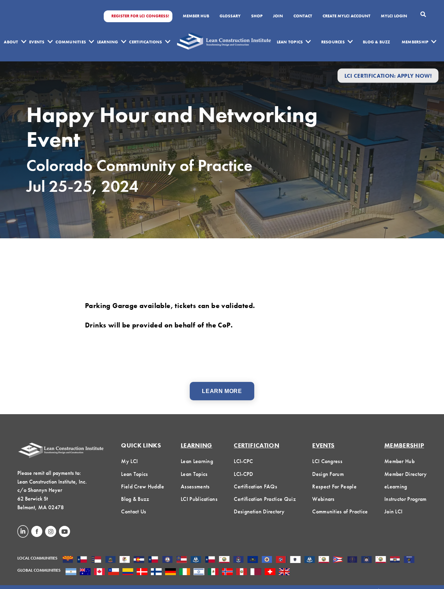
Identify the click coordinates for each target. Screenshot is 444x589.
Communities (71, 42)
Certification (256, 445)
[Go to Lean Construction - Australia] (85, 572)
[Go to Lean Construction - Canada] (99, 572)
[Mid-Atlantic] (252, 560)
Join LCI (393, 511)
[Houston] (210, 560)
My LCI (129, 461)
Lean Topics (290, 42)
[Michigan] (238, 560)
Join (278, 16)
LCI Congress (327, 461)
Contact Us (133, 511)
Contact (302, 16)
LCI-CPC (243, 461)
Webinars (323, 499)
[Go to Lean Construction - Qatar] (255, 572)
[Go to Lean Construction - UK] (284, 572)
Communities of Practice (340, 511)
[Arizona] (67, 560)
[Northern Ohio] (338, 560)
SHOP (257, 16)
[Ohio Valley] (352, 560)
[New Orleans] (309, 560)
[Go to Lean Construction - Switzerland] (270, 572)
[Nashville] (281, 560)
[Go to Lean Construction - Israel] (199, 572)
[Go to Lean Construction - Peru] (241, 572)
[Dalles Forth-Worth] (153, 560)
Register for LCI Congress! (140, 16)
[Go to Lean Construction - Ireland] (184, 572)
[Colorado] (139, 560)
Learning (107, 42)
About (11, 42)
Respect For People (334, 486)
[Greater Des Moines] (195, 560)
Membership (415, 42)
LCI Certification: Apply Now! (388, 75)
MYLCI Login (394, 16)
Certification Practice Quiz (265, 499)
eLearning (395, 486)
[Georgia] (181, 560)
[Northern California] (323, 560)
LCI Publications (199, 499)
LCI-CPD (243, 474)
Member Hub (196, 16)
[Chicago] (124, 560)
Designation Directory (259, 511)
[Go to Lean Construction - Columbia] (127, 572)
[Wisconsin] (409, 560)
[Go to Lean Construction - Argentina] (71, 572)
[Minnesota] (267, 560)
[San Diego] (380, 560)
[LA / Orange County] (224, 560)
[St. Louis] (395, 560)
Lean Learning (197, 461)
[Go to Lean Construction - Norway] (227, 572)
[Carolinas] (96, 560)
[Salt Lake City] (366, 560)
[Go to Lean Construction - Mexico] (213, 572)
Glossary (230, 16)
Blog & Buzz (376, 42)
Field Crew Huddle (142, 486)
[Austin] (82, 560)
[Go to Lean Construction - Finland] (156, 572)
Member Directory (405, 474)
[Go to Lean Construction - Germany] (170, 572)
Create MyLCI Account (346, 16)
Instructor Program (405, 499)
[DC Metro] (167, 560)
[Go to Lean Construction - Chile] (113, 572)
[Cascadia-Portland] (110, 560)
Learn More (222, 391)
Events (36, 42)
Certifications (145, 42)
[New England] (295, 560)
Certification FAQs (255, 486)
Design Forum (328, 474)
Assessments (195, 486)
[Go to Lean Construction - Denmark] (142, 572)
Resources (333, 42)
